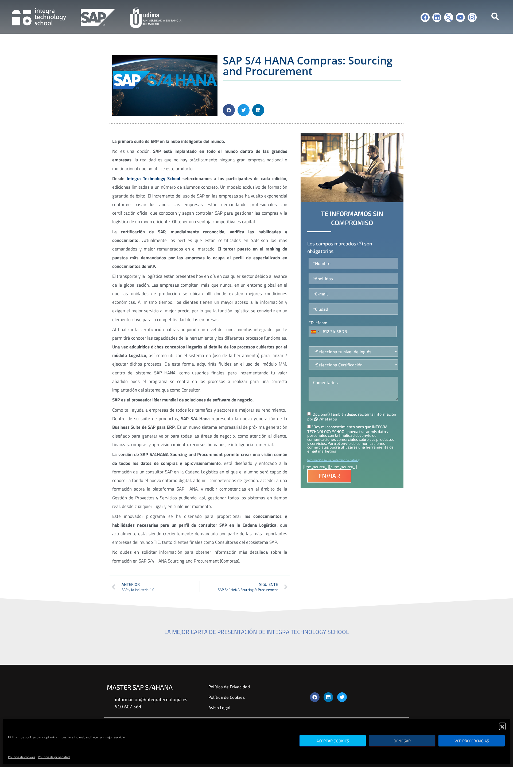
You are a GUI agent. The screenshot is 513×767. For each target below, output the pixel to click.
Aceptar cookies (332, 740)
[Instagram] (472, 17)
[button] (502, 725)
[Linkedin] (436, 17)
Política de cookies (21, 757)
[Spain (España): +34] (315, 331)
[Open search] (495, 17)
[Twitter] (342, 697)
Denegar (402, 740)
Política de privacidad (54, 757)
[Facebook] (425, 17)
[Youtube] (460, 17)
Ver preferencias (471, 740)
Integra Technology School (154, 178)
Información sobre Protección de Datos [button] (332, 460)
